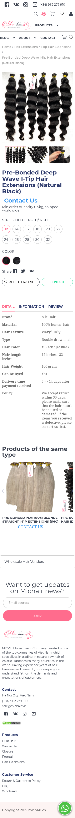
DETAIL (8, 307)
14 (17, 229)
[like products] (62, 14)
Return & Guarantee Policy (21, 781)
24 (6, 240)
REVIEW (55, 307)
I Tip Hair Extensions (56, 47)
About (24, 38)
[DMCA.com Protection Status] (11, 723)
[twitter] (23, 271)
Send (37, 615)
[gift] (43, 14)
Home (6, 47)
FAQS (6, 786)
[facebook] (15, 271)
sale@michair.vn (14, 706)
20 (48, 229)
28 (27, 240)
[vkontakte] (31, 271)
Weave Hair (10, 746)
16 (27, 229)
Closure (7, 751)
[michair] (36, 634)
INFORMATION (31, 307)
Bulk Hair (9, 741)
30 (37, 240)
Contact (47, 38)
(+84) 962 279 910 (52, 4)
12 (6, 229)
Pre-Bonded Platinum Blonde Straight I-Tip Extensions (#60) (30, 519)
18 (37, 229)
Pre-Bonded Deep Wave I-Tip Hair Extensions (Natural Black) (32, 182)
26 (17, 240)
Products (43, 25)
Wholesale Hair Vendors (24, 562)
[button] (70, 491)
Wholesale (9, 791)
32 (48, 240)
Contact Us (21, 200)
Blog (4, 38)
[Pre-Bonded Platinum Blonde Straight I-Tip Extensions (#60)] (30, 487)
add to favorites (23, 282)
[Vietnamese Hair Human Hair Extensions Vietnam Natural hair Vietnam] (17, 25)
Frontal (7, 757)
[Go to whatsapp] (65, 808)
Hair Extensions (26, 47)
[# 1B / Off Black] (16, 260)
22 (58, 229)
